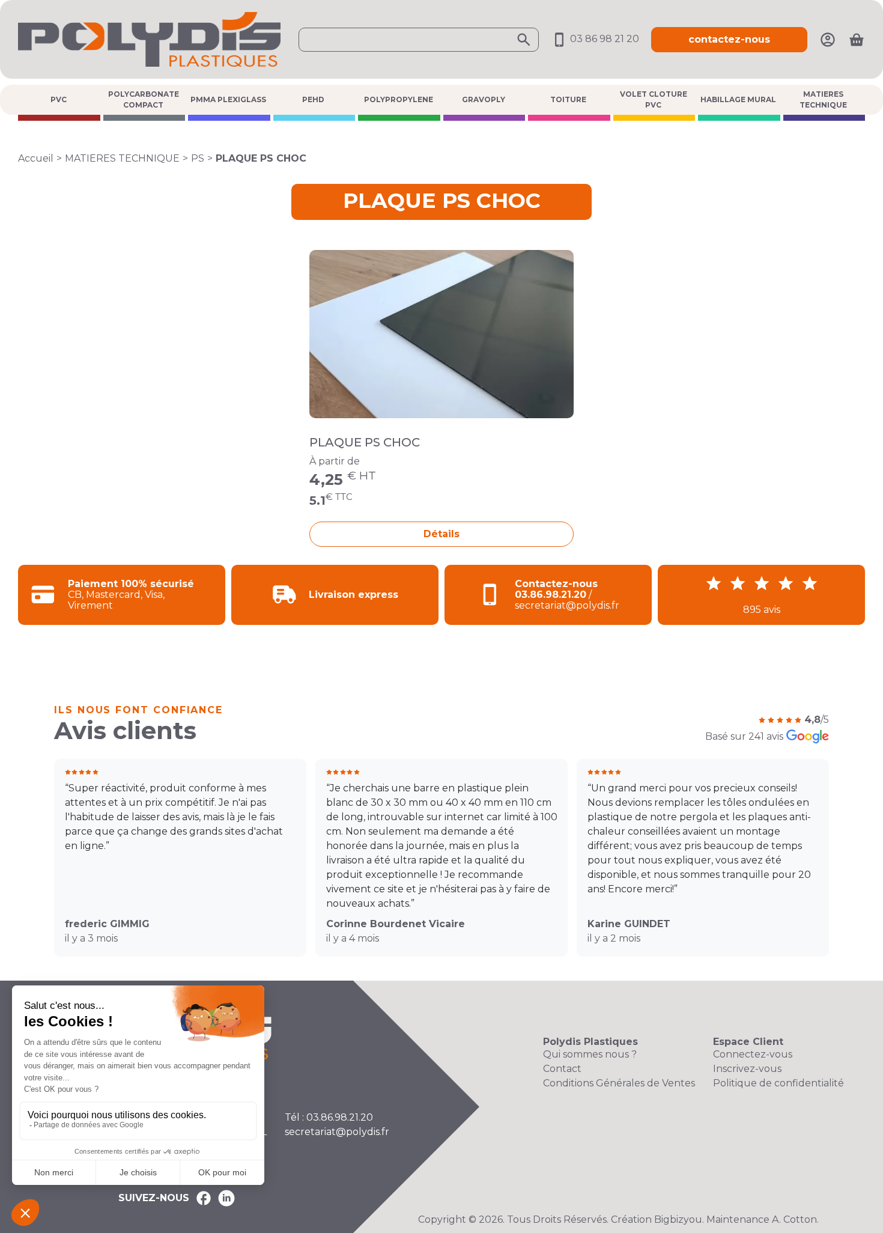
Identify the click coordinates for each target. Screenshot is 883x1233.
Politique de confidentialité (778, 1083)
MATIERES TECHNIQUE (823, 99)
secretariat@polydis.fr (337, 1131)
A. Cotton (794, 1219)
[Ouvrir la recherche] (418, 39)
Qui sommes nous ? (590, 1054)
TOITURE (568, 99)
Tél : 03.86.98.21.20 (329, 1117)
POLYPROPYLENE (398, 99)
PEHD (313, 99)
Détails (441, 534)
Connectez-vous (752, 1054)
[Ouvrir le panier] (856, 39)
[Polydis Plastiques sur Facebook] (203, 1198)
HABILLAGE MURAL (738, 99)
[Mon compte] (827, 38)
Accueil (35, 158)
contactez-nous (729, 39)
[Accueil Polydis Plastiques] (149, 38)
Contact (562, 1068)
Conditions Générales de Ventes (619, 1083)
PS (197, 158)
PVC (58, 99)
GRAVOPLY (483, 99)
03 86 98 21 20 (603, 38)
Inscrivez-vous (747, 1068)
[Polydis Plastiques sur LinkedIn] (226, 1198)
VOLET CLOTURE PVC (653, 99)
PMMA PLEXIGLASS (228, 99)
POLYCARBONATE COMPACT (143, 99)
